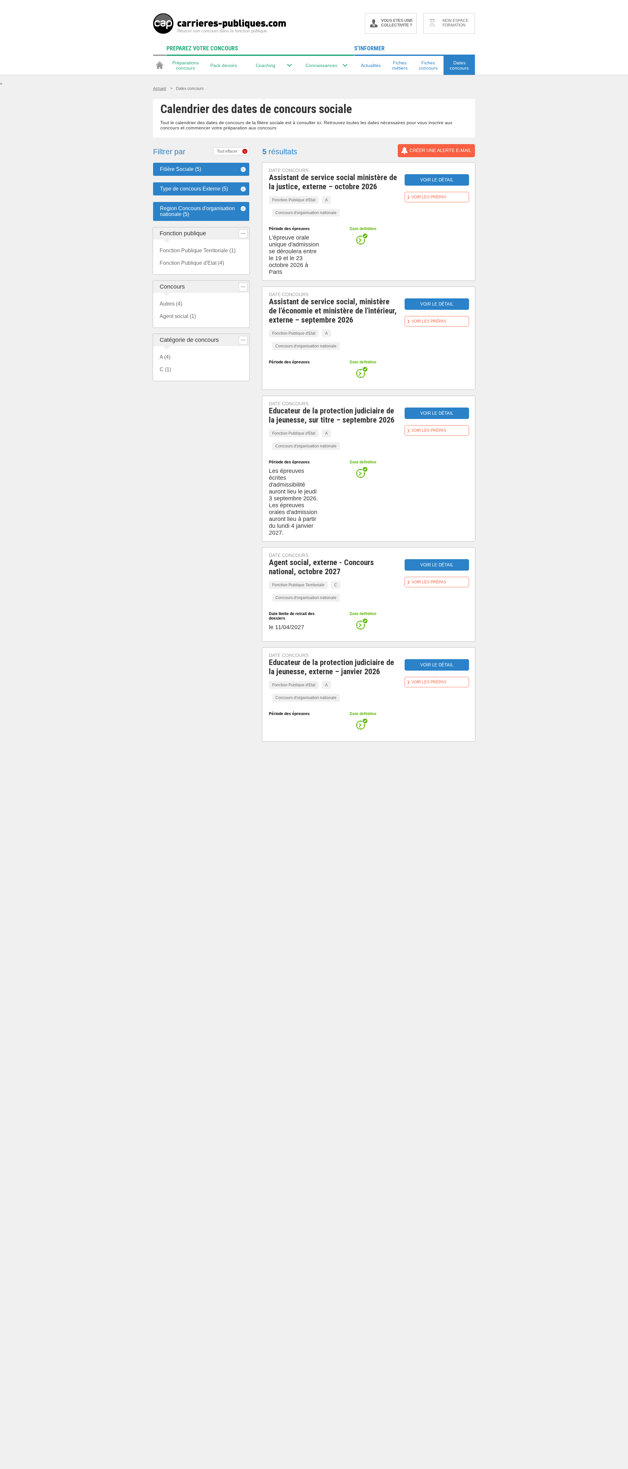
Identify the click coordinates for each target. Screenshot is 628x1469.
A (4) (165, 357)
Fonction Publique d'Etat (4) (192, 263)
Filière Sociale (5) (180, 169)
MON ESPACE (455, 22)
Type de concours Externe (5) (194, 189)
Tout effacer (227, 151)
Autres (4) (171, 304)
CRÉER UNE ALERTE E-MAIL (440, 150)
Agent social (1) (178, 316)
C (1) (165, 369)
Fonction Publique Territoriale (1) (198, 250)
